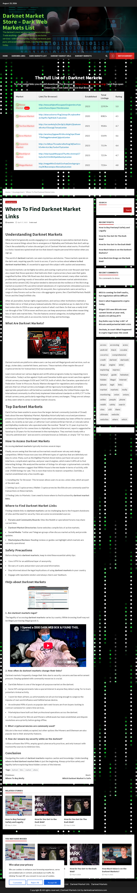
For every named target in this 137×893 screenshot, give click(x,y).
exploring (104, 369)
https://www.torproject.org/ (91, 84)
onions (126, 394)
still (110, 409)
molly (124, 389)
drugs (102, 364)
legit (112, 384)
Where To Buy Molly (14, 777)
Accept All (52, 882)
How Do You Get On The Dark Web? (77, 806)
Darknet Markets (83, 56)
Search (103, 202)
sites (102, 409)
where (35, 770)
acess (125, 345)
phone (122, 399)
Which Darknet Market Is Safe (76, 777)
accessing (114, 345)
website (115, 414)
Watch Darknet (125, 56)
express (116, 369)
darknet (15, 770)
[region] (34, 874)
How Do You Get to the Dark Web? (48, 806)
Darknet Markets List (71, 890)
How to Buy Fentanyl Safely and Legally (18, 806)
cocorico (104, 354)
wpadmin (10, 222)
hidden (103, 379)
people (112, 399)
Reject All (35, 882)
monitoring (105, 394)
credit (103, 359)
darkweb (124, 359)
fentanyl (104, 374)
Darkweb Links (18, 56)
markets (114, 389)
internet (123, 379)
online (103, 399)
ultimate (104, 414)
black (113, 350)
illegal (113, 379)
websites (104, 419)
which (124, 419)
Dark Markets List (38, 56)
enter (121, 364)
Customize (17, 882)
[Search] (106, 56)
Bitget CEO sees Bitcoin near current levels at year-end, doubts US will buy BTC (113, 312)
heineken (124, 374)
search (122, 404)
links (21, 770)
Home (5, 56)
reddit (103, 404)
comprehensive (119, 354)
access (103, 345)
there (117, 409)
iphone (103, 384)
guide (114, 374)
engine (112, 364)
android (103, 350)
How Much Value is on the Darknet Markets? (117, 854)
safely (112, 404)
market (28, 770)
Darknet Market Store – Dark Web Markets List (25, 21)
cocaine (123, 350)
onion (116, 394)
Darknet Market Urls (61, 56)
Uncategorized (11, 202)
